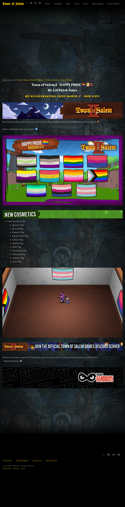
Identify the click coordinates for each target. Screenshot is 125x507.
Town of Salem (13, 4)
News (85, 4)
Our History (7, 460)
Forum (76, 4)
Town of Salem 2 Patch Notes (59, 80)
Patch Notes (23, 80)
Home (47, 4)
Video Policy (6, 468)
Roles (68, 4)
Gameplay (58, 4)
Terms (23, 468)
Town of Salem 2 (114, 4)
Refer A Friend (51, 460)
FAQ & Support (98, 4)
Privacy (15, 468)
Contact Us (37, 460)
